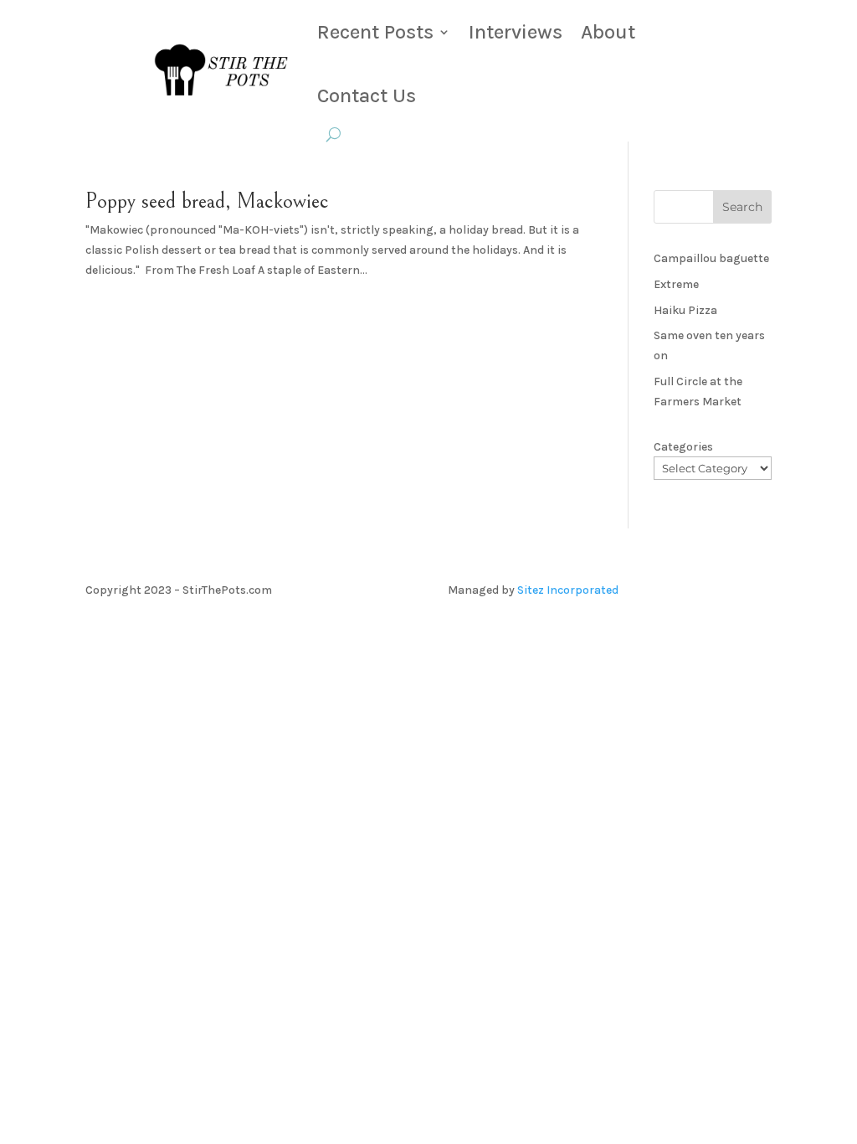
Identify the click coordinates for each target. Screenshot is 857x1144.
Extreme (676, 284)
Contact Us (366, 95)
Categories (683, 447)
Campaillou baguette (711, 258)
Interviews (515, 32)
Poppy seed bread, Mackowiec (207, 201)
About (608, 32)
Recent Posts (375, 32)
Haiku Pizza (685, 310)
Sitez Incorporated (567, 590)
